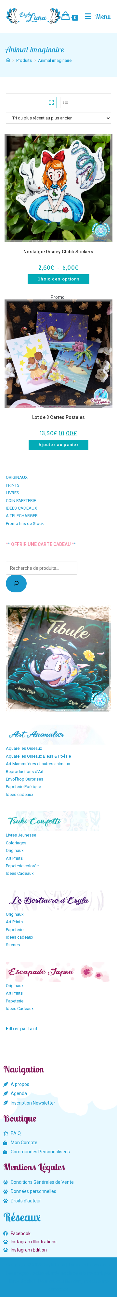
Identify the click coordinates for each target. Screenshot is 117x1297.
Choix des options (58, 279)
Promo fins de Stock (25, 523)
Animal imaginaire (55, 60)
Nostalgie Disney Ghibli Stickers (58, 251)
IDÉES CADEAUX (21, 508)
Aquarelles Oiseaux (24, 748)
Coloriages (16, 842)
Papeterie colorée (22, 865)
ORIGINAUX (17, 477)
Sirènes (13, 944)
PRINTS (13, 485)
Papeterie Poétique (23, 786)
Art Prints (14, 858)
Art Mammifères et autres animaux (38, 763)
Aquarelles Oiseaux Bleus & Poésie (38, 756)
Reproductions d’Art (25, 771)
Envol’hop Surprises (24, 779)
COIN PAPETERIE (21, 500)
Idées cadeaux (19, 794)
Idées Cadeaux (19, 873)
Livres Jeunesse (21, 835)
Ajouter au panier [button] (58, 444)
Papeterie (14, 929)
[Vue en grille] (51, 102)
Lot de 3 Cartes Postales (58, 417)
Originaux (14, 850)
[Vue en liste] (65, 102)
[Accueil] (8, 60)
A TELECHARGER (22, 515)
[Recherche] (16, 583)
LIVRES (12, 492)
